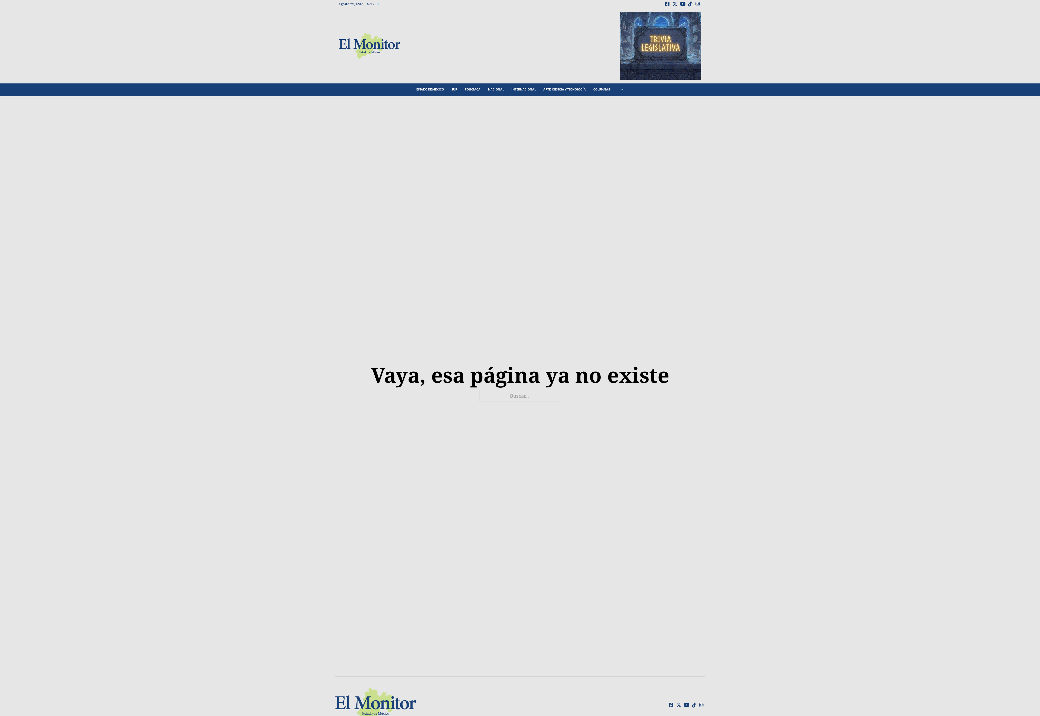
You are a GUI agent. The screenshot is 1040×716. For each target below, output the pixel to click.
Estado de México (430, 89)
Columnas (601, 89)
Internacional (523, 89)
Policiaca (472, 89)
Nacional (496, 89)
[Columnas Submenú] (622, 89)
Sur (454, 89)
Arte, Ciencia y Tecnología (564, 89)
